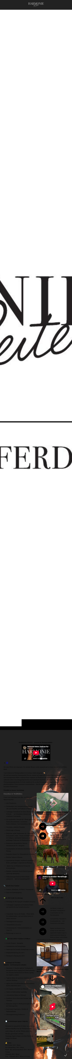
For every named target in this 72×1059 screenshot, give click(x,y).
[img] (36, 370)
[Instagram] (7, 763)
